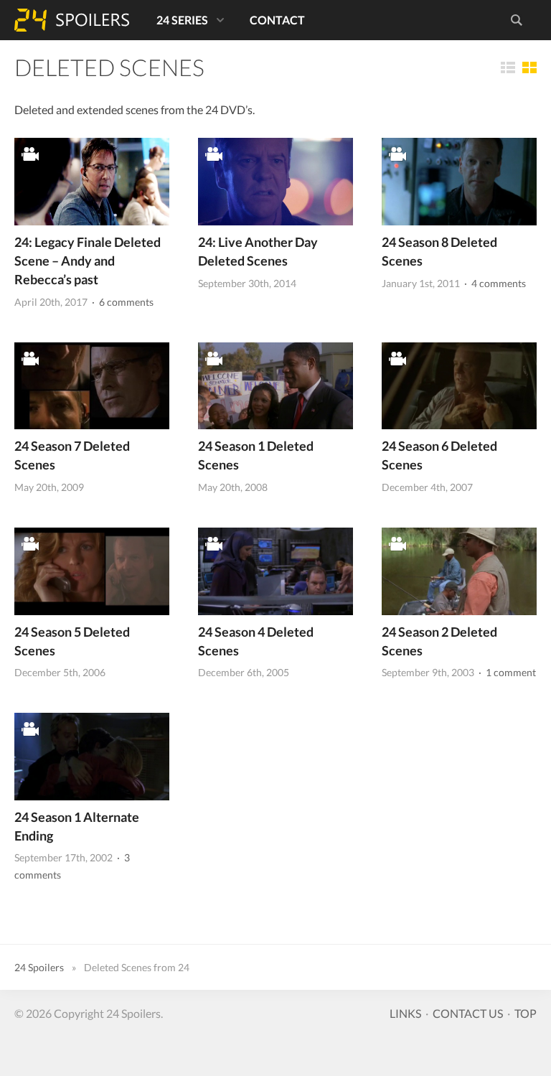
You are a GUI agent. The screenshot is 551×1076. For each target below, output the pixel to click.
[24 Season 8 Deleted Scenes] (459, 181)
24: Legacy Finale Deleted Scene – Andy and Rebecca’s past (87, 260)
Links (405, 1013)
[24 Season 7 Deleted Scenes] (91, 385)
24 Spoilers (71, 20)
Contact (277, 20)
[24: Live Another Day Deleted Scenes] (275, 181)
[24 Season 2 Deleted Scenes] (459, 571)
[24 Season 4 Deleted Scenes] (275, 571)
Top (525, 1013)
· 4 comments (494, 283)
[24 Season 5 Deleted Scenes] (91, 571)
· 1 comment (506, 672)
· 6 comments (122, 302)
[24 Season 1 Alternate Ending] (91, 756)
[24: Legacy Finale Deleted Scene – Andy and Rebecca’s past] (91, 181)
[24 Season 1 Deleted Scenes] (275, 385)
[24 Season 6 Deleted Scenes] (459, 385)
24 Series (182, 20)
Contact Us (468, 1013)
